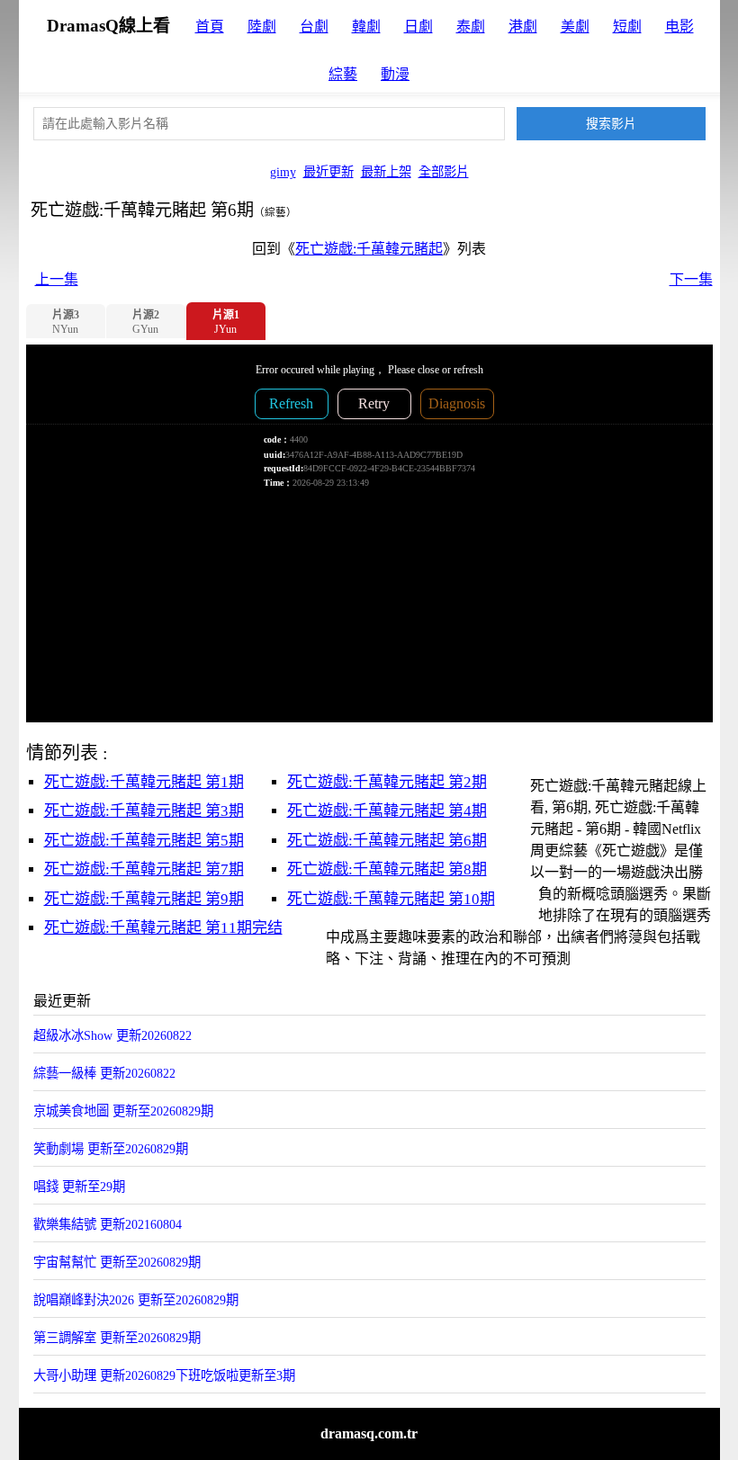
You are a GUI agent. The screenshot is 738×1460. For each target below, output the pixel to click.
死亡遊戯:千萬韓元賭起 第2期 (387, 782)
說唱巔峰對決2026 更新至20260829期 (135, 1300)
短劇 (627, 26)
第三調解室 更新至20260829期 (117, 1337)
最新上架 (386, 172)
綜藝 (342, 74)
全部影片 (443, 172)
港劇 (522, 26)
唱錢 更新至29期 (79, 1186)
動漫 (395, 74)
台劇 (314, 26)
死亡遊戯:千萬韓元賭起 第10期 (391, 899)
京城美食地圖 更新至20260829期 (123, 1111)
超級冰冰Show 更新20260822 (112, 1035)
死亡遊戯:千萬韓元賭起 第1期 (144, 782)
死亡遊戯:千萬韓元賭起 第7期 (144, 869)
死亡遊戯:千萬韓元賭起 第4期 (387, 811)
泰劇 (470, 26)
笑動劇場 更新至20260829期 (110, 1149)
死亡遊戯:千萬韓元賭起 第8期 (387, 869)
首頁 (209, 26)
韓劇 (366, 26)
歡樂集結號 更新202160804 (107, 1224)
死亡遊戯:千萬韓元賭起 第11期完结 (163, 927)
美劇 (575, 26)
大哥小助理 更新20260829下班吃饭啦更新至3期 (164, 1375)
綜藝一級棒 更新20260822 (104, 1073)
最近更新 (328, 172)
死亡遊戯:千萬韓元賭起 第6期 (387, 840)
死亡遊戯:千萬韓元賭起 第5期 (144, 840)
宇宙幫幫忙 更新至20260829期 (117, 1262)
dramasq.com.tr (369, 1433)
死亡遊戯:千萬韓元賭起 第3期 (144, 811)
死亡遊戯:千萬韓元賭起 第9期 (144, 899)
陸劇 (262, 26)
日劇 (418, 26)
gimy (283, 172)
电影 (679, 26)
